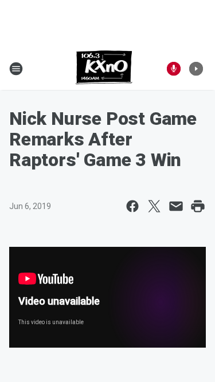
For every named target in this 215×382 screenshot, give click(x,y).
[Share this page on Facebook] (132, 206)
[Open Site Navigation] (16, 69)
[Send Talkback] (174, 69)
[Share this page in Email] (176, 206)
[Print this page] (198, 206)
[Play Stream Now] (196, 69)
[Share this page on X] (154, 206)
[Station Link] (104, 68)
